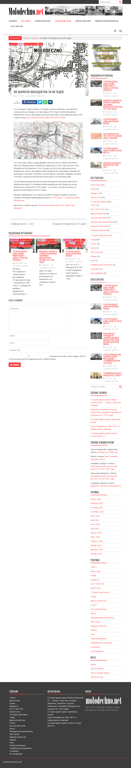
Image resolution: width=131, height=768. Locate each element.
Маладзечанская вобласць (106, 21)
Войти (93, 664)
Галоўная (13, 21)
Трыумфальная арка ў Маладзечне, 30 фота (112, 374)
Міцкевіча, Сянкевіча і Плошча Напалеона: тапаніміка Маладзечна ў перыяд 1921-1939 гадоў (48, 256)
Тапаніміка (53, 243)
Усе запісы (25, 21)
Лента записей (97, 668)
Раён (93, 260)
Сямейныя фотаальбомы (101, 265)
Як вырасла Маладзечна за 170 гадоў (69, 224)
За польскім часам (63, 21)
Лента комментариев (100, 673)
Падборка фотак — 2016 (22, 224)
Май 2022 (95, 520)
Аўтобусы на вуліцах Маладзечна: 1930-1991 (112, 165)
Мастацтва (95, 252)
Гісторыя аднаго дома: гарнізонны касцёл (73, 253)
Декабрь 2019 (97, 549)
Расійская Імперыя (99, 230)
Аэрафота (23, 240)
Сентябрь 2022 (97, 511)
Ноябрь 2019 (96, 554)
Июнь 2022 (95, 516)
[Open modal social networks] (50, 102)
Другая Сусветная (83, 21)
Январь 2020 (96, 545)
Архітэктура (15, 240)
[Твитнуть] (40, 102)
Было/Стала (13, 44)
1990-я (93, 205)
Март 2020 (95, 537)
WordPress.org (97, 677)
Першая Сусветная (42, 21)
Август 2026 (96, 499)
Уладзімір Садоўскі (36, 96)
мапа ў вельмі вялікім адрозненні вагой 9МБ (45, 117)
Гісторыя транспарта (100, 235)
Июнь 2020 (95, 524)
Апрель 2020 (96, 533)
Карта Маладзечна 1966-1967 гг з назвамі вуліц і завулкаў (112, 135)
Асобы (93, 189)
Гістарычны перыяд (99, 201)
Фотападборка (97, 273)
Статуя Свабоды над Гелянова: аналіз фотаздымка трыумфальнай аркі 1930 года (112, 358)
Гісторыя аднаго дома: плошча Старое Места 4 (112, 150)
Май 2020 (95, 528)
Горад (21, 44)
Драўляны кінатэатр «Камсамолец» (106, 486)
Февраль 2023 (97, 503)
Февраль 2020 (97, 541)
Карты (40, 44)
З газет (78, 243)
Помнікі (94, 256)
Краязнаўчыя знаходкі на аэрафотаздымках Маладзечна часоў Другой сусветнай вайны (111, 338)
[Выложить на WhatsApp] (45, 102)
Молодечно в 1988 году (107, 452)
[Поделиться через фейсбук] (29, 102)
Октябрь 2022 (97, 507)
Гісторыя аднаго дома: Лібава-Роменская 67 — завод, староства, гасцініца (20, 255)
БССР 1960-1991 (17, 26)
